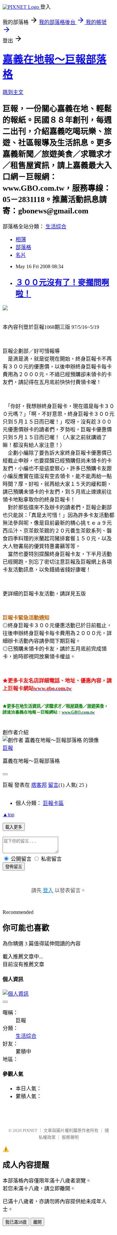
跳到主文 (13, 92)
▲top (8, 814)
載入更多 (13, 827)
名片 (21, 255)
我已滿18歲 (16, 1222)
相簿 (21, 239)
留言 (53, 785)
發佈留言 (13, 866)
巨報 (8, 748)
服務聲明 (70, 1137)
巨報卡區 (53, 803)
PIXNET (30, 1130)
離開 (37, 1222)
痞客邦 (39, 785)
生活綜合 (56, 226)
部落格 (23, 247)
